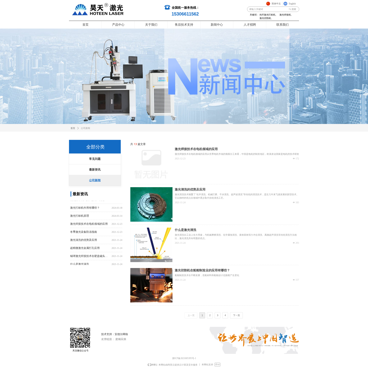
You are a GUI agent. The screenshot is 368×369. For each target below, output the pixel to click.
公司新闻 (95, 180)
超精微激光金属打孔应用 (85, 245)
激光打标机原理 (79, 213)
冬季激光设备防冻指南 (83, 229)
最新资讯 (95, 169)
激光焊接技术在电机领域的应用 (89, 221)
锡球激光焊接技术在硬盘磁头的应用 (90, 253)
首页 (73, 128)
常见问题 (95, 158)
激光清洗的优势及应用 (83, 237)
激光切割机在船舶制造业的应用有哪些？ (202, 270)
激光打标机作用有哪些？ (85, 204)
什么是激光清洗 (79, 261)
